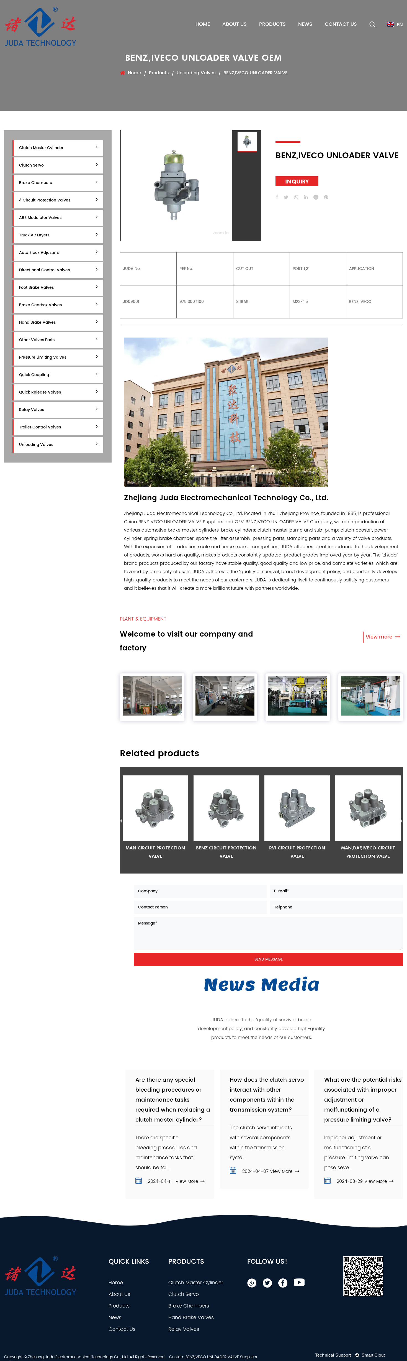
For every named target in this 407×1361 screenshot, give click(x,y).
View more (380, 637)
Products (272, 24)
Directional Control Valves (44, 270)
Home (202, 24)
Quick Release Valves (40, 392)
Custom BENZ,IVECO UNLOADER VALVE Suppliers (213, 1357)
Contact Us (341, 24)
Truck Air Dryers (34, 235)
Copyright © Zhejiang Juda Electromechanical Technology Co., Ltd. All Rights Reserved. (84, 1357)
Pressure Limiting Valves (42, 357)
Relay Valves (31, 410)
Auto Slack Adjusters (39, 252)
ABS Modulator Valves (40, 218)
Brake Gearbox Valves (40, 305)
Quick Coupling (34, 375)
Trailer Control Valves (40, 427)
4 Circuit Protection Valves (44, 200)
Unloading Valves (196, 73)
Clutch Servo (31, 165)
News (305, 24)
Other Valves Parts (37, 340)
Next (402, 822)
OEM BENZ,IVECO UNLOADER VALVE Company (283, 521)
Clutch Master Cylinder (41, 148)
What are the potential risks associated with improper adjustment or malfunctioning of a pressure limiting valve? (363, 1100)
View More (187, 1181)
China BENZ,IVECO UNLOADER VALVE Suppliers (173, 521)
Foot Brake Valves (36, 287)
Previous (121, 822)
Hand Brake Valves (37, 322)
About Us (234, 24)
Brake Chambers (35, 183)
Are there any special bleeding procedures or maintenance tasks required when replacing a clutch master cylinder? (172, 1100)
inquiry (297, 181)
